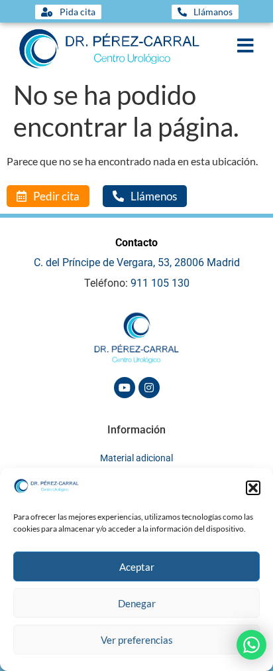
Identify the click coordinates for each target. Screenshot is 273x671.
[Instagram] (149, 387)
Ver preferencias (137, 640)
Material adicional (136, 458)
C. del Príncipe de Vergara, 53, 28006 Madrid (137, 262)
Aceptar (136, 567)
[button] (253, 487)
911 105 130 (160, 283)
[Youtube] (124, 387)
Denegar (137, 603)
